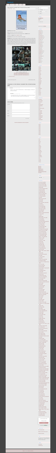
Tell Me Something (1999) (42, 206)
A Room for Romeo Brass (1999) (43, 280)
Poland (40, 161)
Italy (39, 140)
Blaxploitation (40, 113)
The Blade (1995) (41, 271)
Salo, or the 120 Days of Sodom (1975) (43, 202)
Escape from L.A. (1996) (42, 240)
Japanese (40, 70)
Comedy (40, 39)
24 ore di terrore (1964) (41, 289)
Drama (14, 8)
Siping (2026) (40, 337)
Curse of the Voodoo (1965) (42, 183)
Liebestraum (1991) (41, 274)
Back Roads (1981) (41, 392)
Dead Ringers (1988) (41, 244)
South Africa (40, 156)
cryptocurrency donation (41, 433)
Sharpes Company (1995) (42, 222)
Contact (17, 4)
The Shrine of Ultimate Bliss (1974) (43, 188)
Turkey (40, 159)
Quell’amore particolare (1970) (42, 406)
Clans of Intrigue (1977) (42, 225)
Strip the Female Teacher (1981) (43, 254)
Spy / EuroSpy (41, 100)
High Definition (41, 105)
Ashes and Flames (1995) (42, 309)
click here (44, 26)
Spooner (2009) (41, 284)
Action (40, 30)
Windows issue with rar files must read (42, 431)
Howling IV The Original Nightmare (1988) (44, 377)
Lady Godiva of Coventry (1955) (43, 356)
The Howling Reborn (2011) (42, 270)
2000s (10, 76)
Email (8, 113)
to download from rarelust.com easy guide (22, 122)
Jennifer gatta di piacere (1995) (42, 412)
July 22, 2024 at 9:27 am (17, 93)
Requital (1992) (41, 288)
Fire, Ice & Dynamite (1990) (42, 362)
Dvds (39, 109)
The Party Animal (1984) (42, 285)
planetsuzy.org (41, 445)
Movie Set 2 (39, 167)
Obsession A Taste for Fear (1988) (43, 230)
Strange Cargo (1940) (41, 338)
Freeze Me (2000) (41, 279)
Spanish (40, 68)
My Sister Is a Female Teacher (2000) (43, 293)
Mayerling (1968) (41, 187)
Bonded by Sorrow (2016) (42, 371)
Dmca (20, 4)
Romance (40, 53)
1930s (40, 134)
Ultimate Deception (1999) (32, 79)
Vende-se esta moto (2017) (42, 411)
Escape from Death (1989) (42, 381)
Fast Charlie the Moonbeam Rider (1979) (44, 221)
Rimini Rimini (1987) (41, 386)
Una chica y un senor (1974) (42, 361)
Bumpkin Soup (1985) (41, 344)
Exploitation (40, 99)
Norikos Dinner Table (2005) (42, 400)
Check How (15, 122)
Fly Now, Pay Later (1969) (42, 380)
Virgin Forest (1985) (41, 249)
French (14, 76)
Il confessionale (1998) (41, 256)
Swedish (40, 74)
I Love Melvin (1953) (41, 391)
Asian (39, 34)
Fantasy (40, 44)
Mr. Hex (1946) (41, 397)
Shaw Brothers (41, 119)
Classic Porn (40, 38)
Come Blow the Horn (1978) (42, 367)
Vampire (40, 118)
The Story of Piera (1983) (42, 358)
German (40, 73)
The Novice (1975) (41, 348)
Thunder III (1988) (41, 313)
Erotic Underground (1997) (42, 334)
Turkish (40, 93)
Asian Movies (40, 172)
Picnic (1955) (40, 298)
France (12, 76)
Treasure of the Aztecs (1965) (42, 184)
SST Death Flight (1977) (42, 322)
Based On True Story (41, 108)
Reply (34, 97)
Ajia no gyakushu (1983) (42, 333)
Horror (40, 47)
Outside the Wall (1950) (42, 415)
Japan (40, 145)
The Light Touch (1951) (42, 245)
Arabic (40, 84)
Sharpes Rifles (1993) (41, 299)
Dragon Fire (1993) (41, 211)
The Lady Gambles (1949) (42, 314)
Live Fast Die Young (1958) (42, 182)
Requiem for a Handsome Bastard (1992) (44, 212)
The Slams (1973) (41, 239)
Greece (40, 154)
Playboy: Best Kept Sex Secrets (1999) (43, 366)
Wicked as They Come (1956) (42, 376)
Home (8, 4)
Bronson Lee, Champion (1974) (42, 193)
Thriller (40, 58)
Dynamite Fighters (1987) (42, 192)
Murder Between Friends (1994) (42, 363)
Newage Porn (40, 52)
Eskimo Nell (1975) (41, 387)
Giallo (39, 103)
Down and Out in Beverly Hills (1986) (43, 401)
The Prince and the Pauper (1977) (12, 79)
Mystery (40, 49)
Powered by (41, 425)
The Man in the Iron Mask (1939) (43, 259)
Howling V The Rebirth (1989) (42, 342)
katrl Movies (40, 444)
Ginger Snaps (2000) (41, 343)
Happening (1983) (41, 216)
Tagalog (40, 83)
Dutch (39, 87)
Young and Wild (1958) (41, 220)
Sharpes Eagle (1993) (41, 266)
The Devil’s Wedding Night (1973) (43, 310)
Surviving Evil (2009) (41, 290)
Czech (40, 89)
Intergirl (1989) (40, 203)
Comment (8, 105)
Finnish (40, 79)
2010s (40, 124)
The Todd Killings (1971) (42, 395)
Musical (40, 114)
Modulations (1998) (41, 405)
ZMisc (40, 62)
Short (39, 57)
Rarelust (10, 2)
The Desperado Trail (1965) (42, 260)
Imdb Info (18, 35)
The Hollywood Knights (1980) (42, 226)
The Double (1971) (41, 269)
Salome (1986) (41, 308)
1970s (40, 129)
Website (8, 115)
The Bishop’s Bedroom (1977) (42, 275)
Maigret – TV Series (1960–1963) (43, 236)
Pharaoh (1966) (41, 201)
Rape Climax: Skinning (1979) (42, 294)
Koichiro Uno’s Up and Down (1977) (43, 328)
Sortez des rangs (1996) (42, 265)
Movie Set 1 (39, 166)
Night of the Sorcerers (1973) (42, 198)
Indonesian (40, 78)
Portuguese (40, 88)
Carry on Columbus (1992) (42, 207)
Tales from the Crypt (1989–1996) (42, 171)
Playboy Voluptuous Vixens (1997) (43, 217)
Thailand (40, 146)
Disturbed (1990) (41, 241)
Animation (40, 33)
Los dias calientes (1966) (42, 352)
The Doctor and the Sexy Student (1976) (44, 396)
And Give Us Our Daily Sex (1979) (43, 372)
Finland (40, 160)
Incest (40, 48)
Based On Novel (41, 104)
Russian (40, 92)
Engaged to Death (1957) (42, 318)
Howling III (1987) (41, 305)
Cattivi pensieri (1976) (41, 357)
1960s (40, 130)
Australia (40, 150)
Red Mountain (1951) (41, 347)
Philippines (40, 155)
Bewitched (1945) (41, 319)
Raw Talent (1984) (41, 329)
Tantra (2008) (40, 255)
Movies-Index (12, 4)
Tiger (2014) (40, 197)
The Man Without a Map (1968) (42, 353)
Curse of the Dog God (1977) (42, 231)
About (24, 4)
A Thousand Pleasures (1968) (42, 235)
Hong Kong (40, 151)
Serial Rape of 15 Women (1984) (43, 325)
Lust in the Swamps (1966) (42, 339)
